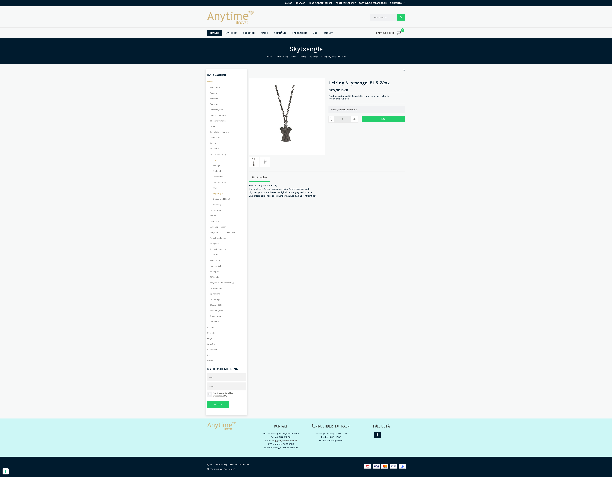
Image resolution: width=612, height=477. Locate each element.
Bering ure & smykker (219, 115)
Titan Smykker (216, 310)
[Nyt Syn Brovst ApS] (230, 17)
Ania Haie (214, 98)
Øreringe (216, 165)
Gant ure (214, 143)
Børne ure (214, 104)
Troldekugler (215, 316)
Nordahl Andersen (218, 238)
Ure (208, 355)
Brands (210, 82)
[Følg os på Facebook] (377, 435)
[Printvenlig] (403, 70)
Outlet (210, 361)
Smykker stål (216, 288)
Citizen (213, 126)
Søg (401, 17)
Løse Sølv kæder (220, 182)
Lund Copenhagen (218, 227)
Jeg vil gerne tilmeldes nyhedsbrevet (229, 394)
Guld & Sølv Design (218, 154)
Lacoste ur (214, 221)
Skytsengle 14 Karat (221, 199)
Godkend (218, 405)
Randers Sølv (216, 266)
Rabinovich (215, 260)
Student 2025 (216, 305)
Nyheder (211, 327)
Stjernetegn (215, 299)
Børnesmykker (216, 110)
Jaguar (213, 216)
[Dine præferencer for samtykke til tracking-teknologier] (6, 471)
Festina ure (215, 137)
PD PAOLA (214, 255)
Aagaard (213, 93)
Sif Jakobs (214, 277)
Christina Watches (218, 121)
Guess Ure (214, 149)
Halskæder (217, 177)
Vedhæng (217, 204)
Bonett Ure (214, 322)
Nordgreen (214, 243)
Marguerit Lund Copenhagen (222, 232)
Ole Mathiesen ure (218, 249)
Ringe (215, 188)
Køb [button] (383, 119)
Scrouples (214, 271)
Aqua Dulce (215, 87)
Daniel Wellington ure (219, 132)
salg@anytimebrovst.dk (284, 440)
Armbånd (217, 171)
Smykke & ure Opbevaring (221, 283)
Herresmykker (216, 210)
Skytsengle (218, 193)
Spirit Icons (215, 294)
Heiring (213, 160)
